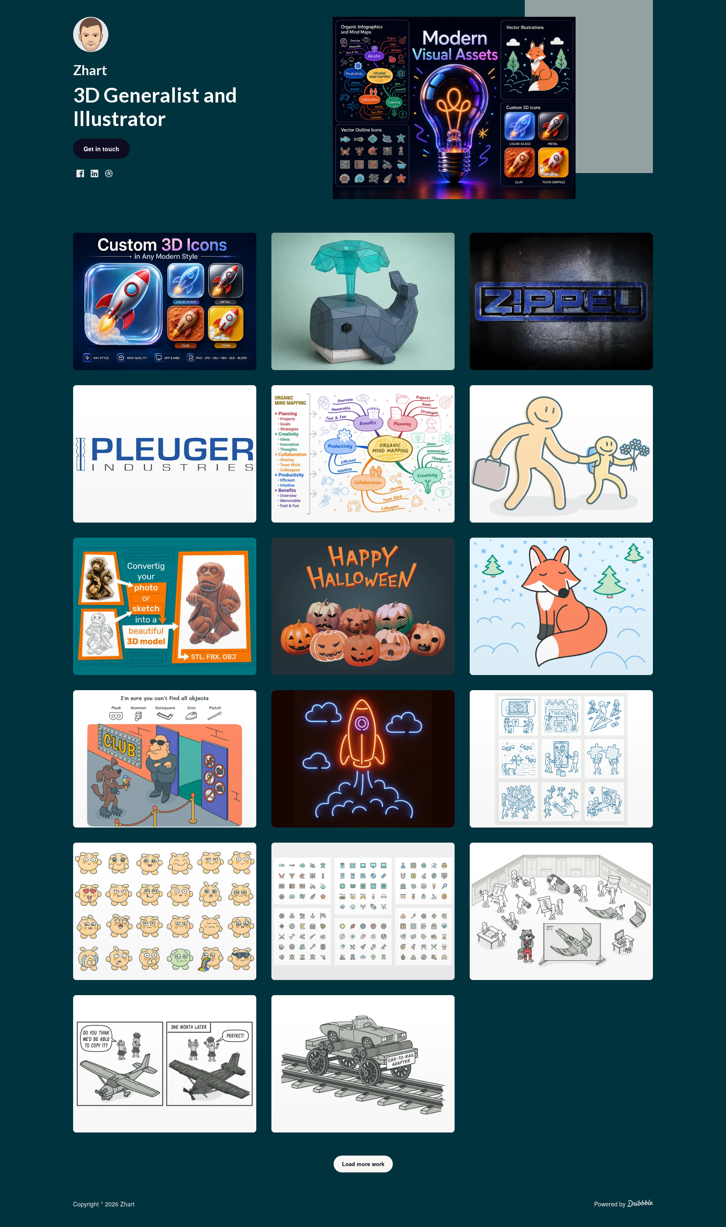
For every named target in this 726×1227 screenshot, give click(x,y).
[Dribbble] (640, 1205)
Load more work (363, 1164)
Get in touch (101, 149)
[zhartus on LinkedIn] (94, 172)
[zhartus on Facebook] (80, 172)
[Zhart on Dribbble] (109, 172)
